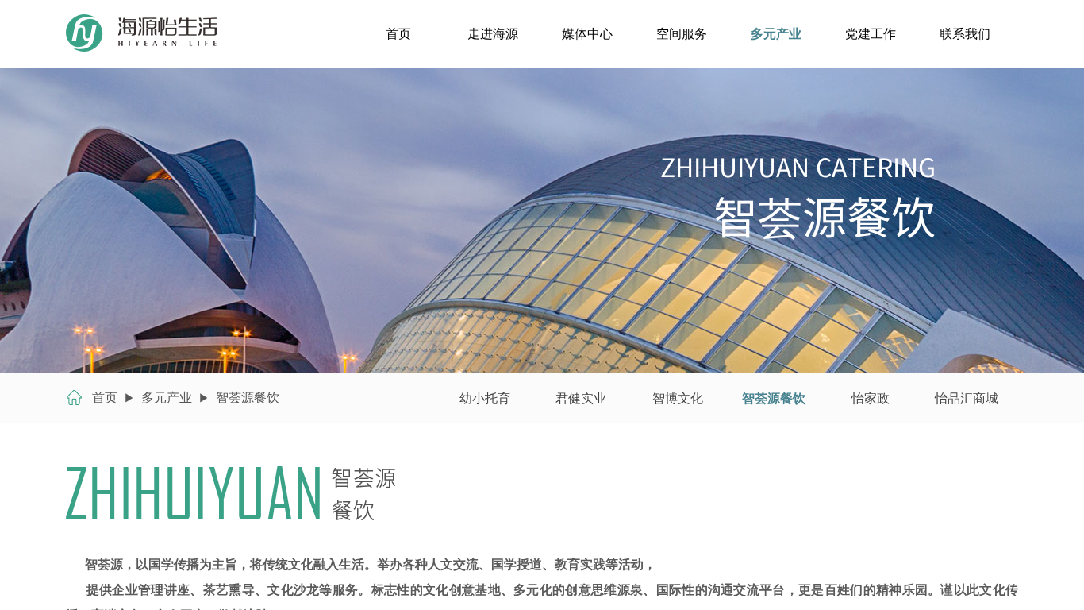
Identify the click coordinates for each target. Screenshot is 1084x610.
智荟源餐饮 (247, 397)
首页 (398, 34)
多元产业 (776, 34)
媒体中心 (587, 34)
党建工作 (870, 34)
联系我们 (965, 34)
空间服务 (681, 34)
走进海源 (492, 34)
